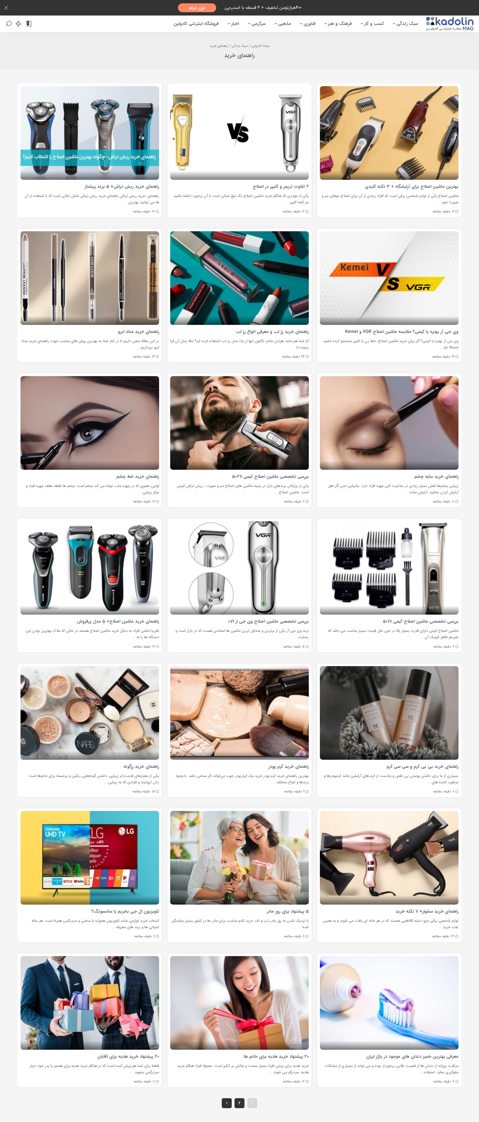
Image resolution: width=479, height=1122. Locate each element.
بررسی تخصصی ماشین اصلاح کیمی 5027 (270, 476)
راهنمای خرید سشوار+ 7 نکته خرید (427, 911)
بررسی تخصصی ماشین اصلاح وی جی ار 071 (268, 621)
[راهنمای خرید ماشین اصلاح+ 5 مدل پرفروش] (90, 568)
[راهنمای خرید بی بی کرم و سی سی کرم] (389, 713)
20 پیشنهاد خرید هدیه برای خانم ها (276, 1056)
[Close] (6, 8)
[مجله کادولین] (449, 23)
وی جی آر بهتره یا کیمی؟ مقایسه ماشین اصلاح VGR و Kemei (401, 331)
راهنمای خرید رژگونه (141, 766)
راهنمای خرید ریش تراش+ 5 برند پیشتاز (122, 186)
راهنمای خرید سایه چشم (436, 476)
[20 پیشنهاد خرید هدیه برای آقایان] (90, 1003)
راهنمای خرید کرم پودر (289, 766)
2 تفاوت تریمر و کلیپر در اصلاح (281, 186)
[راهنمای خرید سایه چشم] (389, 423)
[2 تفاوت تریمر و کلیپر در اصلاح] (239, 133)
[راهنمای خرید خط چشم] (90, 423)
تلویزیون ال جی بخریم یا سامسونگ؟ (125, 911)
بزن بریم (197, 7)
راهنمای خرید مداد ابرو (138, 331)
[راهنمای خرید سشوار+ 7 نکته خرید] (389, 858)
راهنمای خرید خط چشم (137, 476)
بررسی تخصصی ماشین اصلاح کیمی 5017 (420, 621)
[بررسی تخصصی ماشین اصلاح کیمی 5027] (239, 423)
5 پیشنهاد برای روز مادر (288, 911)
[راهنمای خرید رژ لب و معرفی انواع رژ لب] (239, 278)
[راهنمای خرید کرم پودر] (239, 713)
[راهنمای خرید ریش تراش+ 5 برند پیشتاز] (90, 133)
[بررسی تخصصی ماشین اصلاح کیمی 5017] (389, 568)
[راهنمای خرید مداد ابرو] (90, 278)
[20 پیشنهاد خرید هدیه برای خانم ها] (239, 1003)
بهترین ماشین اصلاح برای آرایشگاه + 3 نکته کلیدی (411, 186)
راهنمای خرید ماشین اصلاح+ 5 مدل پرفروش (118, 621)
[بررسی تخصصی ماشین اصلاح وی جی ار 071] (239, 568)
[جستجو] (9, 24)
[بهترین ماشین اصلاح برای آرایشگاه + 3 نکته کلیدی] (389, 133)
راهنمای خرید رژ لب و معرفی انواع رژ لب (272, 331)
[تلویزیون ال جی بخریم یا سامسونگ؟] (90, 858)
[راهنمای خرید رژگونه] (90, 713)
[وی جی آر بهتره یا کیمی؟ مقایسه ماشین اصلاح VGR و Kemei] (389, 278)
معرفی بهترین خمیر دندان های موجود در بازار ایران (412, 1056)
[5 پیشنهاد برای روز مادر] (239, 858)
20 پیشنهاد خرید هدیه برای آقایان (128, 1056)
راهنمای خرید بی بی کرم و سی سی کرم (422, 766)
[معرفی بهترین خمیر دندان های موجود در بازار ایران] (389, 1003)
